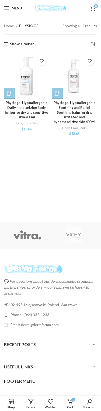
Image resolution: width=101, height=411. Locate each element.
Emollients (79, 128)
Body (18, 123)
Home (9, 25)
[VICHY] (73, 235)
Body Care (31, 123)
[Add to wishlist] (42, 60)
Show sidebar (22, 44)
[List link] (50, 315)
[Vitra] (27, 235)
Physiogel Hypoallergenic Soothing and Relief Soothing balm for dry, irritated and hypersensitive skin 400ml (74, 112)
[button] (9, 93)
